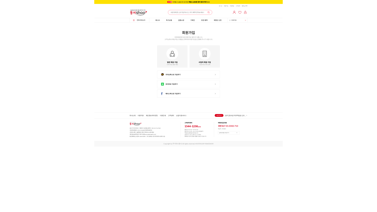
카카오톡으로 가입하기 (173, 74)
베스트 (157, 20)
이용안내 (163, 115)
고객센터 (238, 6)
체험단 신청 (217, 20)
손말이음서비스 (181, 115)
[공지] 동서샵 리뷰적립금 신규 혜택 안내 (235, 115)
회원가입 (226, 6)
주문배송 (232, 6)
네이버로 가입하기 (172, 84)
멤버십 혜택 (244, 6)
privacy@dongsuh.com (150, 134)
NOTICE (219, 115)
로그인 (220, 6)
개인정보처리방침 (152, 115)
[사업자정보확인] (148, 130)
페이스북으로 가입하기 (173, 94)
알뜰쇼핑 (181, 20)
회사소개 (132, 115)
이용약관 (141, 115)
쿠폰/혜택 (204, 20)
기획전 (192, 20)
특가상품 (169, 20)
